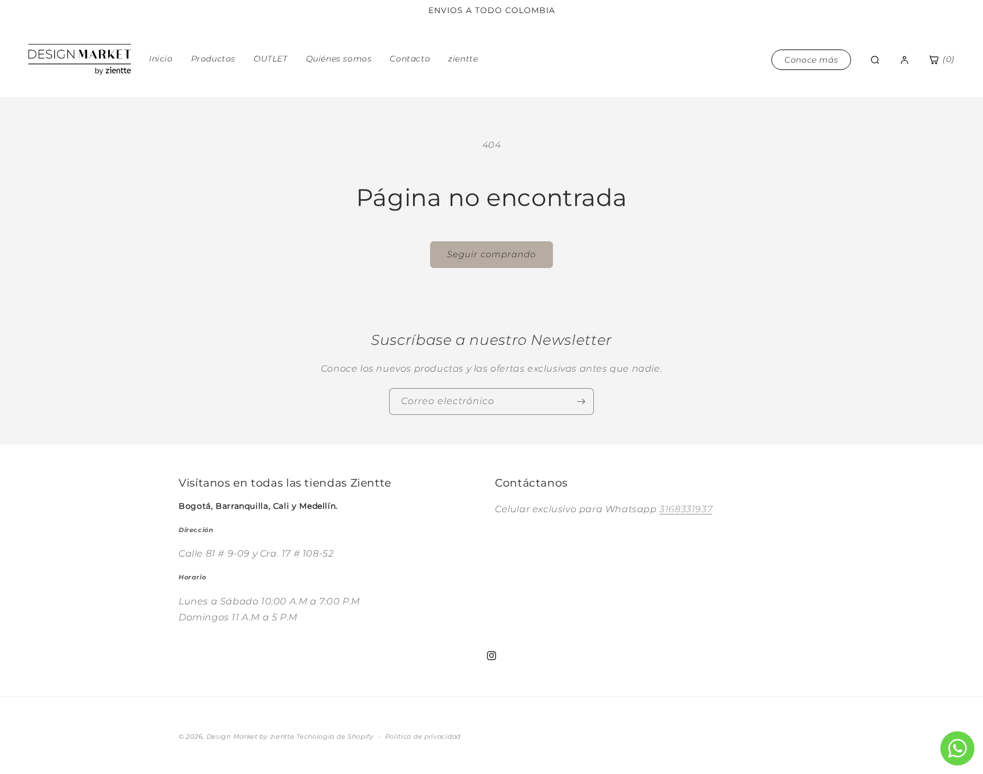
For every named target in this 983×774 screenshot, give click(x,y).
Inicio (161, 58)
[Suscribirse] (580, 401)
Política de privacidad (423, 736)
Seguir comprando (491, 254)
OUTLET (271, 58)
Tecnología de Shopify (335, 736)
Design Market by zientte (250, 736)
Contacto (410, 58)
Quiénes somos (339, 58)
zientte (463, 58)
